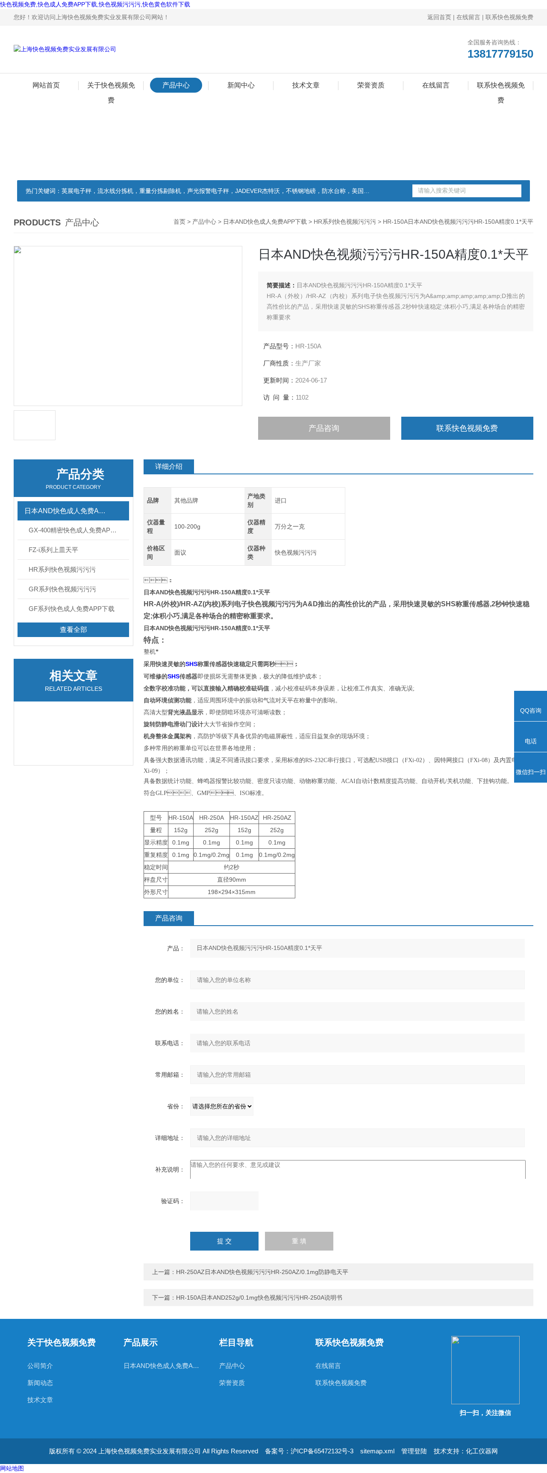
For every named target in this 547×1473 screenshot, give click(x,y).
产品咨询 (324, 428)
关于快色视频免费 (111, 87)
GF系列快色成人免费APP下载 (72, 608)
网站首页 (46, 85)
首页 (179, 221)
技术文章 (306, 85)
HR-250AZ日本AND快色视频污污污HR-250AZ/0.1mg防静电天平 (262, 1271)
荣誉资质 (371, 85)
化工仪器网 (482, 1451)
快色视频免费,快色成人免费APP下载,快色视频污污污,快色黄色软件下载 (95, 4)
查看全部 (73, 629)
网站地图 (12, 1468)
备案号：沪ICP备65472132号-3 (309, 1451)
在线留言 (468, 17)
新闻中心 (241, 85)
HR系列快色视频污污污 (345, 221)
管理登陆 (414, 1451)
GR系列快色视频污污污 (62, 589)
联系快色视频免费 (509, 17)
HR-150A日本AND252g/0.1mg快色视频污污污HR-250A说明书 (259, 1297)
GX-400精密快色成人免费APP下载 (78, 530)
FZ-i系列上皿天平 (53, 549)
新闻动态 (40, 1382)
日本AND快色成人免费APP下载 (265, 221)
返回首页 (439, 17)
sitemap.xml (377, 1451)
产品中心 (176, 85)
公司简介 (40, 1365)
